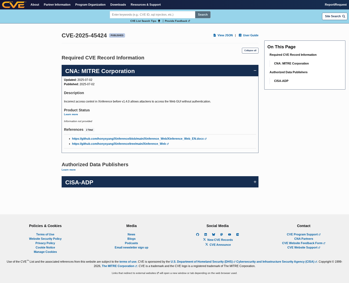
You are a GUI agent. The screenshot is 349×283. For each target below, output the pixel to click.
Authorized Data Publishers (289, 72)
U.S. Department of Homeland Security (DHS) (202, 261)
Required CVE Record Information (293, 54)
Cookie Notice (45, 247)
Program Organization (90, 4)
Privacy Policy (45, 243)
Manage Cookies (45, 251)
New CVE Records (220, 239)
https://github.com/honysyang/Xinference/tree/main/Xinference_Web (119, 143)
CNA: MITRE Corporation (291, 63)
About (35, 4)
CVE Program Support (302, 234)
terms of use (128, 261)
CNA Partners (303, 238)
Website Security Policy (45, 238)
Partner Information (57, 4)
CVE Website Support (302, 247)
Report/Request (336, 4)
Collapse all (250, 50)
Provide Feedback (176, 20)
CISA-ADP (281, 80)
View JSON (225, 35)
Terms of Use (45, 234)
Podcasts (131, 243)
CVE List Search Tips (143, 20)
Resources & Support (146, 4)
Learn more (71, 114)
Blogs (131, 238)
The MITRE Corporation (118, 266)
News (131, 234)
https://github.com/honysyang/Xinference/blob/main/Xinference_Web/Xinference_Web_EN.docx (138, 138)
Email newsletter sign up (131, 247)
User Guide (250, 35)
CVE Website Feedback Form (302, 243)
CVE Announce (220, 244)
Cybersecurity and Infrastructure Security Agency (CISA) (275, 261)
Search (203, 14)
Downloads (118, 4)
